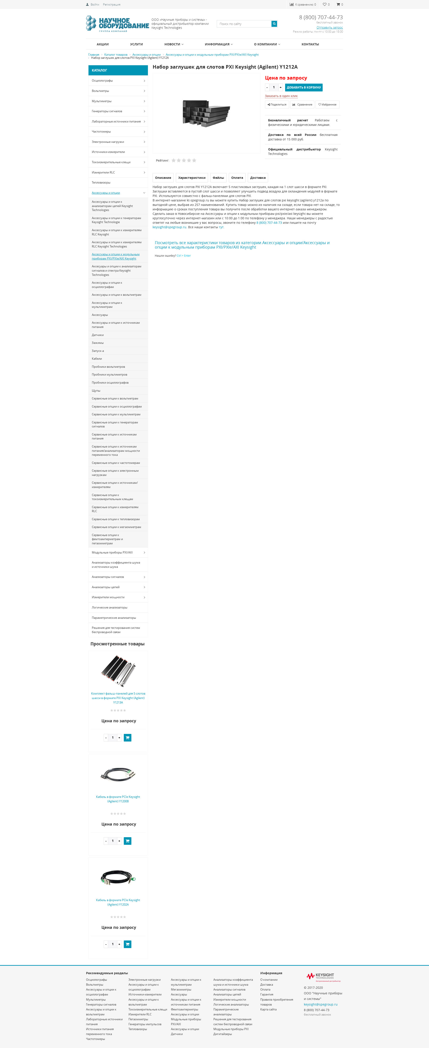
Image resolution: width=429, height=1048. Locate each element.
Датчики (98, 335)
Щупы (96, 391)
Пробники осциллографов (110, 382)
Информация (217, 44)
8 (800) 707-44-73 (269, 222)
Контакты (310, 44)
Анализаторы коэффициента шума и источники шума (116, 564)
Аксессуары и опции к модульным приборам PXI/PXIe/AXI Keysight (116, 256)
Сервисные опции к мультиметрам (116, 414)
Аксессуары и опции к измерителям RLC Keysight (117, 232)
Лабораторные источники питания (116, 121)
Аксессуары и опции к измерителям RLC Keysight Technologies (117, 244)
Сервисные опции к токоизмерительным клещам (112, 497)
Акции (103, 44)
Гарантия (266, 994)
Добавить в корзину (304, 87)
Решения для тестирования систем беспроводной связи (116, 630)
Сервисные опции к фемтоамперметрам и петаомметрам (107, 539)
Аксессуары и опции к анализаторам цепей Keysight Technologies (112, 206)
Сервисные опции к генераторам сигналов (115, 424)
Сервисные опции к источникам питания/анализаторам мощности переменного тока (116, 450)
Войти (95, 4)
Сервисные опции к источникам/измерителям (115, 485)
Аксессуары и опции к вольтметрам (116, 295)
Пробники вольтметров (108, 367)
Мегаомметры (181, 989)
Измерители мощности (108, 597)
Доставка (266, 984)
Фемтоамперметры (184, 1009)
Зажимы (98, 343)
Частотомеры (101, 131)
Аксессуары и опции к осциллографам (107, 285)
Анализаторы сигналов (108, 577)
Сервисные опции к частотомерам (116, 463)
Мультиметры (101, 101)
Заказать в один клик (281, 96)
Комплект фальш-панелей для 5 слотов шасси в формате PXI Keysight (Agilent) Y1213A (118, 697)
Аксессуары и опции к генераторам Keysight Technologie (116, 220)
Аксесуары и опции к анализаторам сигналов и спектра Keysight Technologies (116, 270)
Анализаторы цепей (106, 587)
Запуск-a (98, 351)
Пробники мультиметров (109, 374)
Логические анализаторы (109, 607)
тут (221, 227)
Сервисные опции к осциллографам (117, 406)
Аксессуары (100, 315)
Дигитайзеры (222, 1034)
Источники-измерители (108, 152)
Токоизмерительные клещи (111, 162)
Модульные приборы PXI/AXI (112, 552)
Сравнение (304, 104)
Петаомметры (138, 1019)
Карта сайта (268, 1009)
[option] (206, 114)
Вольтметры (100, 91)
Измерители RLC (103, 172)
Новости (172, 44)
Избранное (328, 104)
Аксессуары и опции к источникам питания (116, 325)
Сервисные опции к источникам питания (114, 436)
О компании (265, 44)
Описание (163, 177)
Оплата (265, 989)
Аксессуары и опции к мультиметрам (107, 305)
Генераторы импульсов (144, 1024)
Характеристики (192, 177)
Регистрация (111, 4)
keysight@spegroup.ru (169, 227)
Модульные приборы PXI (231, 1029)
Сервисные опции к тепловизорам (116, 519)
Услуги (136, 44)
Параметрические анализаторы (114, 618)
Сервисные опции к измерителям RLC (115, 509)
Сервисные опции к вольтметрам (115, 398)
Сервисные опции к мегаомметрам (116, 527)
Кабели (97, 359)
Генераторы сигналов (107, 111)
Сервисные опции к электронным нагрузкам (115, 473)
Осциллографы (102, 80)
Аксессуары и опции (106, 193)
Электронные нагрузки (108, 142)
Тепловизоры (101, 182)
